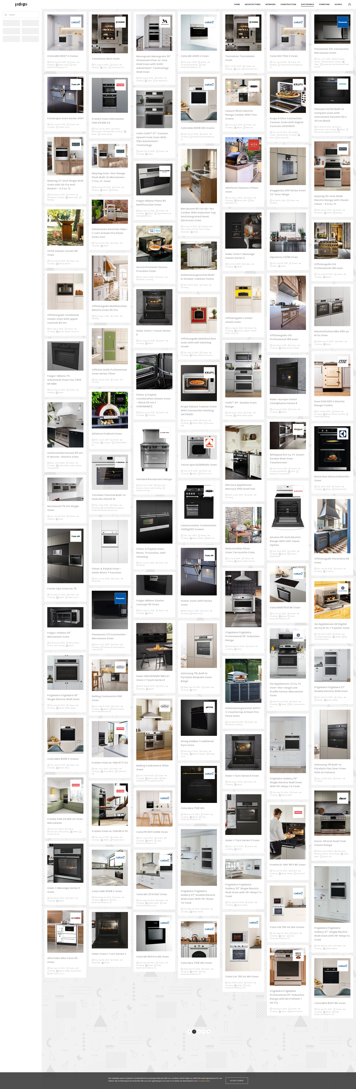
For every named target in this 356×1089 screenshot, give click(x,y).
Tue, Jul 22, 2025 (280, 468)
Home (237, 4)
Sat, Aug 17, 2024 (235, 782)
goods (338, 4)
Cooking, (318, 637)
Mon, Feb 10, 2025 (146, 610)
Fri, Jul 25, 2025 (323, 411)
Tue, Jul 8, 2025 (279, 551)
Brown (78, 970)
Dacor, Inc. (327, 856)
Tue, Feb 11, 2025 (324, 634)
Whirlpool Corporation (280, 473)
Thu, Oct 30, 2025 (57, 261)
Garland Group (143, 490)
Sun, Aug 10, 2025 (57, 390)
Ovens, (70, 829)
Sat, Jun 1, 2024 (56, 829)
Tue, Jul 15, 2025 (191, 470)
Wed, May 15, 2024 (103, 897)
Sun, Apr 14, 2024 (57, 968)
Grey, (106, 771)
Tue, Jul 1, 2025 (190, 535)
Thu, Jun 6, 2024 (146, 838)
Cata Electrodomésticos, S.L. (148, 966)
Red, (73, 970)
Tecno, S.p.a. (206, 473)
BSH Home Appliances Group (327, 132)
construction (288, 4)
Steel (156, 778)
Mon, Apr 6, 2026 (57, 194)
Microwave (52, 831)
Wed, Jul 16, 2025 (235, 495)
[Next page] (208, 1032)
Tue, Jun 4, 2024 (102, 837)
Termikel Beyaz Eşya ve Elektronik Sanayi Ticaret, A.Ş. (108, 509)
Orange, (51, 468)
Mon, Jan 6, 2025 (102, 644)
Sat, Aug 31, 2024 (57, 705)
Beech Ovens (296, 1011)
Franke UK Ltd (53, 834)
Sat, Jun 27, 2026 (191, 134)
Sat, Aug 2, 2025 (235, 412)
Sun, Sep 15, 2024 (102, 706)
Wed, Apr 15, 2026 (147, 151)
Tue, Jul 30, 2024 (146, 775)
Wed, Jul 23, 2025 (147, 412)
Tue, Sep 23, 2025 (325, 274)
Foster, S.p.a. (197, 613)
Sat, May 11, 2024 (280, 1008)
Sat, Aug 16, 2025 (102, 379)
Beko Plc (211, 538)
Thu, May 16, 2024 (324, 945)
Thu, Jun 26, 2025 (102, 578)
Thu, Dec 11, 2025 (235, 197)
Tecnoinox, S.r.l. (251, 69)
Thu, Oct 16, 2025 (191, 285)
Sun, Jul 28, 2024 (324, 778)
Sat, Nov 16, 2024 (57, 642)
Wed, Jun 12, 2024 (325, 851)
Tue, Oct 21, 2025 (102, 243)
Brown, (290, 348)
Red (57, 468)
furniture (324, 4)
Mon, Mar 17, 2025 (191, 610)
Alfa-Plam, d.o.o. (57, 973)
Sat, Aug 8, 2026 (146, 78)
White (195, 971)
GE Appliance (161, 80)
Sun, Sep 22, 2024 (325, 697)
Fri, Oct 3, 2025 (234, 264)
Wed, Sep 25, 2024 (192, 687)
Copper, (247, 330)
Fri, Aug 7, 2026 (190, 62)
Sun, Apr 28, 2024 (146, 962)
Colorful (329, 571)
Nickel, (68, 331)
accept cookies (236, 1081)
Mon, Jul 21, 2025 (102, 439)
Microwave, (74, 642)
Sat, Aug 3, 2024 (191, 751)
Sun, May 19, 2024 (146, 900)
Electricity (96, 962)
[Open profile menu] (349, 4)
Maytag (114, 190)
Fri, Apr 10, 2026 (190, 226)
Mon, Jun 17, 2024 (235, 846)
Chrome (75, 331)
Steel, (73, 465)
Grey (284, 936)
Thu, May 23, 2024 (191, 909)
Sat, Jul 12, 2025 (324, 486)
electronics (307, 4)
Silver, (346, 853)
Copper (201, 754)
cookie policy (204, 1081)
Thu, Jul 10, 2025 (101, 505)
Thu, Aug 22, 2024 (280, 792)
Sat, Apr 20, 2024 (324, 1009)
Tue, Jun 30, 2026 (102, 128)
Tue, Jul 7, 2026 (323, 59)
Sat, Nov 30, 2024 (280, 701)
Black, (151, 778)
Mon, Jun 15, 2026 (57, 124)
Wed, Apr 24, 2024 (192, 969)
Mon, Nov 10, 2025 (147, 210)
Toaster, (294, 132)
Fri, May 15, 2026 (324, 127)
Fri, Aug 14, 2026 (101, 64)
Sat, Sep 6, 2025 (280, 345)
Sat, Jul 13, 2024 (101, 768)
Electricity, (230, 724)
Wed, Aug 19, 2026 (58, 62)
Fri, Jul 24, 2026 (234, 66)
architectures (252, 4)
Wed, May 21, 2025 (236, 646)
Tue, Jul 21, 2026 (280, 62)
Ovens (161, 775)
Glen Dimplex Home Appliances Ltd (151, 779)
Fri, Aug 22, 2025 (280, 409)
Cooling (95, 382)
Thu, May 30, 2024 (236, 902)
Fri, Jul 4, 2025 (234, 558)
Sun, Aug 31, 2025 (235, 328)
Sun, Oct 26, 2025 (280, 263)
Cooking (140, 778)
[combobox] (9, 15)
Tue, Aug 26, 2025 (147, 340)
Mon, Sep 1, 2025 (102, 316)
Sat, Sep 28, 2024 (235, 722)
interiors (270, 4)
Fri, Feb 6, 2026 (279, 200)
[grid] (198, 516)
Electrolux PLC (341, 489)
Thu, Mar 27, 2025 (57, 594)
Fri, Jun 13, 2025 (279, 613)
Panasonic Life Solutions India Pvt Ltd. (108, 648)
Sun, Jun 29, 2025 (324, 568)
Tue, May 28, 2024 (281, 933)
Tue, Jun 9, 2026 (235, 124)
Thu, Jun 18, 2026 (280, 132)
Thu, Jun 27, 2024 (57, 765)
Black (150, 965)
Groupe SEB (283, 137)
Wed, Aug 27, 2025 (325, 341)
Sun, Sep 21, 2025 (146, 277)
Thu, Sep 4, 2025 (191, 352)
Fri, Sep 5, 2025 (56, 329)
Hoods (195, 229)
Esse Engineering (322, 416)
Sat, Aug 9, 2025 (191, 420)
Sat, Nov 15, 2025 (324, 210)
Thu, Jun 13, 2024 (280, 870)
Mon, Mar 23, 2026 (103, 187)
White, (68, 970)
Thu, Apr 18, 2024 (102, 960)
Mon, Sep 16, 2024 (147, 686)
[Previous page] (189, 1032)
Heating (50, 519)
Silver (284, 1011)
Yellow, (79, 465)
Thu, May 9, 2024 (235, 982)
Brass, (62, 331)
